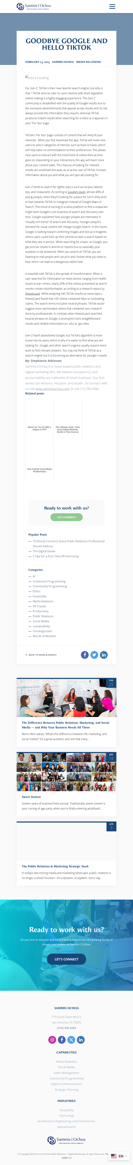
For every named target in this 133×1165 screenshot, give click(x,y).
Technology (66, 1116)
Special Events (66, 1127)
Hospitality (67, 1110)
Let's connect (66, 959)
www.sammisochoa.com (53, 389)
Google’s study (76, 192)
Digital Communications (66, 1084)
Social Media (41, 621)
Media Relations (43, 601)
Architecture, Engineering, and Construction (66, 1121)
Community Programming (50, 586)
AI (34, 576)
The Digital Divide (44, 551)
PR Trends (39, 606)
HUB (67, 1157)
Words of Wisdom (44, 636)
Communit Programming (49, 581)
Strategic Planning (66, 1090)
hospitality (39, 596)
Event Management (66, 1073)
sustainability (41, 626)
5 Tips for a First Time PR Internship (56, 556)
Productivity (40, 611)
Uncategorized (42, 631)
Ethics (37, 591)
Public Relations (43, 616)
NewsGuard (32, 294)
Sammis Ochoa (34, 6)
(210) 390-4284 (66, 1028)
